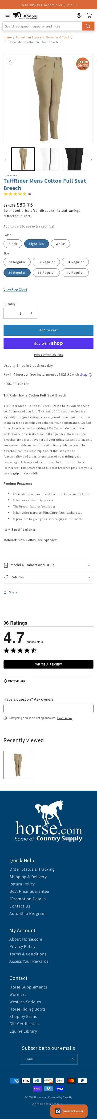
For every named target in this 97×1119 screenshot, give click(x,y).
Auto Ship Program (27, 913)
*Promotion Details (27, 898)
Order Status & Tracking (32, 869)
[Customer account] (79, 15)
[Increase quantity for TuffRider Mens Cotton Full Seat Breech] (31, 313)
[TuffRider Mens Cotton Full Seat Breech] (18, 765)
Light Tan (36, 244)
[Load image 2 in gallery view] (48, 159)
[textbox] (48, 708)
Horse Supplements (28, 987)
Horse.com (40, 1097)
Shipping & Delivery (28, 876)
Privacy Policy (22, 946)
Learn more (64, 718)
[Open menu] (7, 15)
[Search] (88, 26)
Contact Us (19, 906)
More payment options (48, 354)
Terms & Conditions (27, 954)
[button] (48, 565)
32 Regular (46, 262)
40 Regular (75, 272)
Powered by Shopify (60, 1097)
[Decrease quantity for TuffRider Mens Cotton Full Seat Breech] (9, 313)
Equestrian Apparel (29, 37)
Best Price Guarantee (29, 891)
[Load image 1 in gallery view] (23, 159)
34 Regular (75, 262)
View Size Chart (15, 289)
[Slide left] (5, 160)
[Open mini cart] (89, 15)
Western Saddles (25, 1001)
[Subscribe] (72, 1059)
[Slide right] (92, 160)
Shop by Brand (23, 1016)
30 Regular (17, 262)
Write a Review (48, 664)
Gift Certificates (23, 1023)
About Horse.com (25, 939)
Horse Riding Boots (27, 1009)
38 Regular (46, 272)
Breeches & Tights (58, 37)
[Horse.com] (25, 15)
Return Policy (22, 884)
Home (8, 37)
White (60, 244)
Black (12, 244)
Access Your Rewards (28, 961)
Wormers (17, 994)
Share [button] (13, 592)
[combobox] (48, 26)
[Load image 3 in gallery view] (73, 159)
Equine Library (23, 1031)
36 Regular (17, 272)
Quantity (9, 304)
